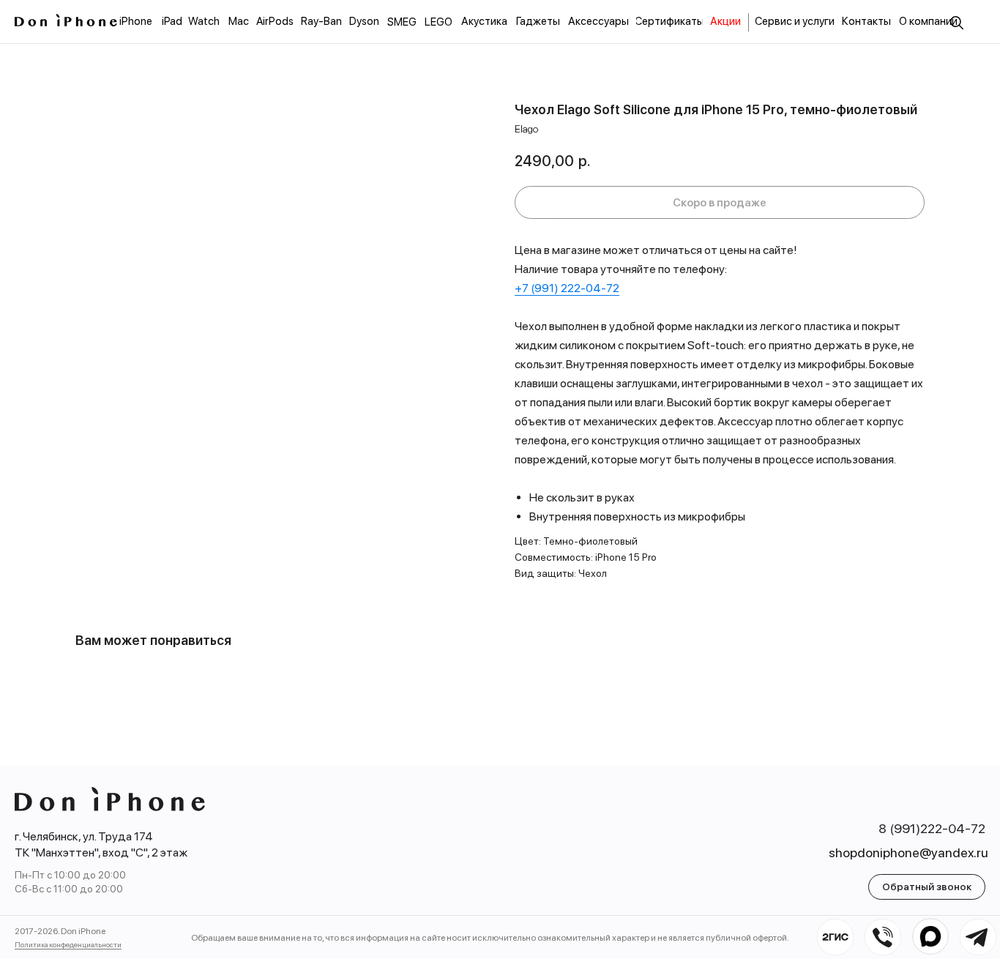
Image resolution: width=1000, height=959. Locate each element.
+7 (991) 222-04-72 (567, 288)
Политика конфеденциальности (68, 944)
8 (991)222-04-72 (931, 828)
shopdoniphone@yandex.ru (908, 852)
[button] (926, 887)
